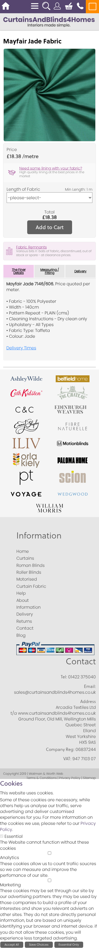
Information (39, 535)
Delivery (80, 271)
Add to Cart (50, 227)
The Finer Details (19, 271)
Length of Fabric (23, 189)
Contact (81, 661)
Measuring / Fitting (49, 271)
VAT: (67, 759)
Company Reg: (60, 749)
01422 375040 (82, 677)
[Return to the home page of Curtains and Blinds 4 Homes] (49, 21)
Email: (90, 686)
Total (49, 212)
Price (12, 150)
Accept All (11, 944)
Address (88, 701)
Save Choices (39, 944)
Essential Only (69, 944)
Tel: (64, 677)
